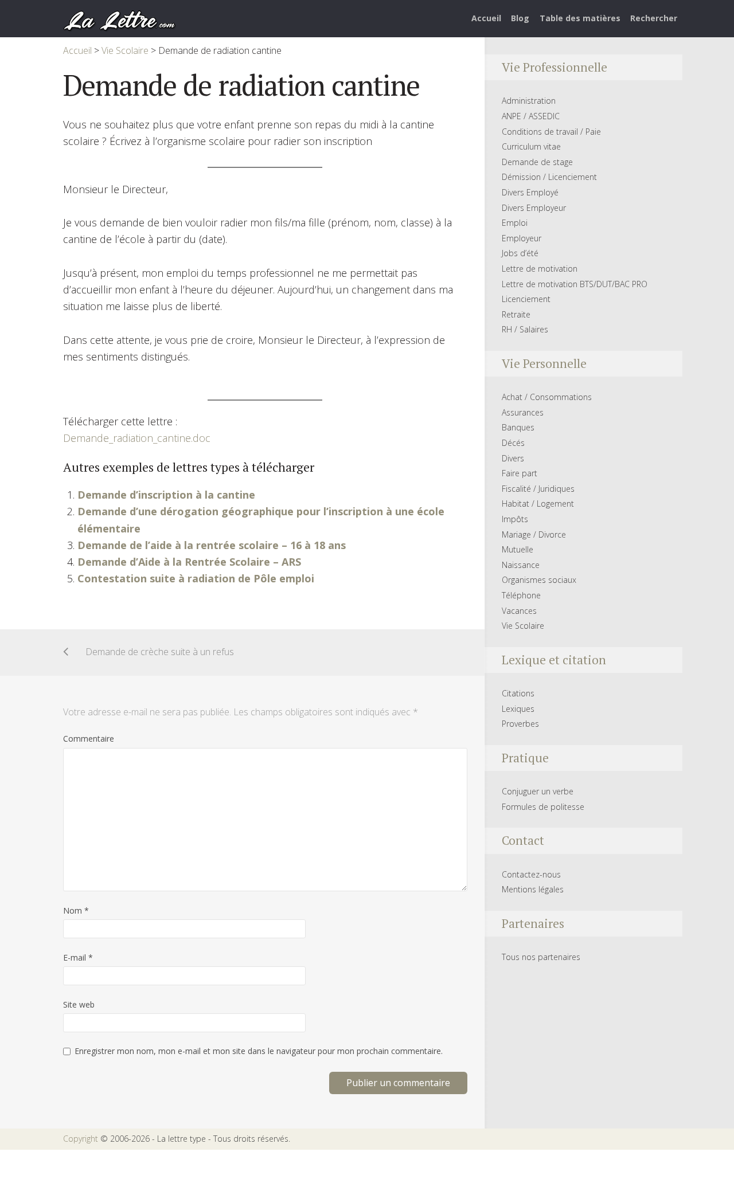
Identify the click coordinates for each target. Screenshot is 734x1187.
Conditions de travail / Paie (551, 131)
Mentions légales (533, 889)
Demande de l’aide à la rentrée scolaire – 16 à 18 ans (211, 545)
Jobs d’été (520, 253)
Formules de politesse (543, 806)
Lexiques (518, 708)
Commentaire (88, 738)
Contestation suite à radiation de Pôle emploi (195, 578)
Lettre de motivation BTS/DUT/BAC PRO (574, 284)
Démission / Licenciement (549, 176)
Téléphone (521, 595)
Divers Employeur (534, 207)
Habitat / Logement (538, 503)
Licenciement (526, 298)
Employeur (521, 238)
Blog (520, 18)
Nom (76, 910)
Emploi (515, 222)
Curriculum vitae (531, 146)
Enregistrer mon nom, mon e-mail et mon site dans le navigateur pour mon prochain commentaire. (259, 1050)
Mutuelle (517, 549)
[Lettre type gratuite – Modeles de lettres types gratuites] (120, 19)
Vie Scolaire (523, 625)
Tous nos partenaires (541, 956)
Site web (79, 1004)
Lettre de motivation (539, 268)
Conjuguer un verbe (537, 791)
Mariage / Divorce (534, 534)
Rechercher (653, 18)
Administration (529, 100)
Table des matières (580, 18)
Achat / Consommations (547, 396)
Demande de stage (537, 161)
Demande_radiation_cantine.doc (136, 438)
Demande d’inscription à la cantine (166, 495)
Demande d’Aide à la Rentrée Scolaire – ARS (189, 562)
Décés (513, 442)
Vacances (519, 610)
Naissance (521, 564)
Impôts (515, 519)
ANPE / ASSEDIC (531, 116)
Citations (518, 693)
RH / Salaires (525, 329)
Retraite (516, 314)
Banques (518, 427)
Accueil (486, 18)
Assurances (523, 412)
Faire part (519, 473)
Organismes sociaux (539, 579)
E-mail (78, 957)
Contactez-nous (531, 874)
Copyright (80, 1138)
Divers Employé (530, 192)
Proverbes (520, 723)
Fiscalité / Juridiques (538, 488)
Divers (513, 458)
